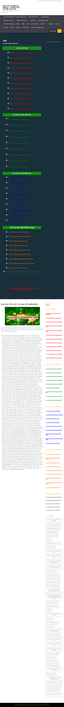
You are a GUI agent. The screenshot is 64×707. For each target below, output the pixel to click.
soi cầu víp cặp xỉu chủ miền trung (20, 250)
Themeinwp (46, 704)
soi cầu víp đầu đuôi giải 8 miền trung (21, 259)
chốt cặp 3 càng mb (25, 386)
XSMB (18, 24)
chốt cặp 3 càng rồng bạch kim (27, 388)
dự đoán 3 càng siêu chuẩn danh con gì (28, 394)
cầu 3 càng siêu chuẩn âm (18, 370)
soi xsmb (49, 661)
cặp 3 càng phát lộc (12, 344)
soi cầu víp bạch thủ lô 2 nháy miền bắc (23, 53)
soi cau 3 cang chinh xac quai (12, 409)
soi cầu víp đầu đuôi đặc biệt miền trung (22, 263)
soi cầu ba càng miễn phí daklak (16, 445)
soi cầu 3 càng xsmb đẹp (27, 428)
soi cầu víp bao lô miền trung (19, 245)
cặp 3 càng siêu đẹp (29, 347)
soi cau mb (49, 619)
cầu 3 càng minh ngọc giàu (14, 368)
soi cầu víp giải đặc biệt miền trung (20, 236)
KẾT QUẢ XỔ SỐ (35, 24)
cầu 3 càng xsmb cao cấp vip (25, 379)
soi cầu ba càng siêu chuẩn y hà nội (20, 455)
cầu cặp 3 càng (28, 381)
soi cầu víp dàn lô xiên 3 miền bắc (19, 137)
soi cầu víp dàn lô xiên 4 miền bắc (20, 143)
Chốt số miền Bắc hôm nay (53, 528)
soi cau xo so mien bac (52, 622)
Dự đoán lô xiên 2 (51, 571)
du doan (49, 539)
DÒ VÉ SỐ (6, 27)
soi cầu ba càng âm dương (18, 435)
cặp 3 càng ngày (26, 342)
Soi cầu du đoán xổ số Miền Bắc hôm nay (54, 631)
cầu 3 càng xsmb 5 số (11, 379)
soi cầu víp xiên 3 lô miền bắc (53, 503)
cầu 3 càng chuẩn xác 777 (23, 355)
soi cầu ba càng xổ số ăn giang (21, 464)
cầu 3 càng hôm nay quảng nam (19, 362)
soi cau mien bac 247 (29, 468)
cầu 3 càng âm (16, 353)
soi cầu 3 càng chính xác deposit (22, 406)
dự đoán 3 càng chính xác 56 (21, 391)
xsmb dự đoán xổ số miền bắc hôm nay (54, 678)
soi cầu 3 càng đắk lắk (28, 412)
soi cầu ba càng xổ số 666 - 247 (31, 461)
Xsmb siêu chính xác (33, 17)
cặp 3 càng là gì (9, 339)
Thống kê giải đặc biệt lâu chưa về (54, 670)
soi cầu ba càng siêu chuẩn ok (18, 453)
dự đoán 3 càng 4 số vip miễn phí (13, 389)
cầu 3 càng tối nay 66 (20, 375)
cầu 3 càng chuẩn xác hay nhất (20, 357)
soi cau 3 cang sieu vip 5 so (32, 419)
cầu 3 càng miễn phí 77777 (25, 363)
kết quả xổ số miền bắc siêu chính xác (54, 614)
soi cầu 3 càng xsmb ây (14, 428)
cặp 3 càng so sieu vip (27, 348)
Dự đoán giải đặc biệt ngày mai (54, 556)
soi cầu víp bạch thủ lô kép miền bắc (23, 68)
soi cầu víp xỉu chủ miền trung (19, 232)
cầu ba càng (8, 381)
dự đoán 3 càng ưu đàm (12, 399)
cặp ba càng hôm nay (11, 352)
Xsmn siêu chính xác (22, 20)
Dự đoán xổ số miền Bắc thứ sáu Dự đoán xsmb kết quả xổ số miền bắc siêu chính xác (54, 596)
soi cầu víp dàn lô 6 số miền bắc (19, 119)
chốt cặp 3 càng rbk (12, 388)
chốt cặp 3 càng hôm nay (12, 386)
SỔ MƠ (11, 27)
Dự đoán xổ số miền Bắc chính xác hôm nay (54, 590)
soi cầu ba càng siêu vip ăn (20, 458)
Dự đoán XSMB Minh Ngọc (53, 582)
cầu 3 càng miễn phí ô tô (16, 365)
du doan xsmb (50, 547)
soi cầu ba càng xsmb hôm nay (15, 466)
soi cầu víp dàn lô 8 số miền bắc (19, 125)
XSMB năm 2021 (51, 683)
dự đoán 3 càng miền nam (14, 393)
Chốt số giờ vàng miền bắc (53, 524)
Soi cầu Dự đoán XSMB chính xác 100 (54, 639)
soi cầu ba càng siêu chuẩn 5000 (21, 450)
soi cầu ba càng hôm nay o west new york (21, 440)
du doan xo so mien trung (53, 543)
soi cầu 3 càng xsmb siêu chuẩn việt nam (15, 433)
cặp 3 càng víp (8, 350)
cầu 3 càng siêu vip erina (17, 373)
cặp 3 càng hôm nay (27, 337)
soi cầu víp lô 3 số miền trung (19, 268)
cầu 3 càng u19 (30, 375)
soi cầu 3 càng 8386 (14, 402)
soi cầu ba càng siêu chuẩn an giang (18, 451)
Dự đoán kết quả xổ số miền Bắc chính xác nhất (54, 561)
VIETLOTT (43, 24)
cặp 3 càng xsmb (25, 350)
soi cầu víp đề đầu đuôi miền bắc (19, 167)
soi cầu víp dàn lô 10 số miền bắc (19, 161)
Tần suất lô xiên (51, 674)
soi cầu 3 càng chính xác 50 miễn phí (26, 404)
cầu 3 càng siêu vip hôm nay (32, 373)
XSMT (27, 24)
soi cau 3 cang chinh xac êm (19, 407)
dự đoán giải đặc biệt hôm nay (54, 551)
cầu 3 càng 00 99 (33, 352)
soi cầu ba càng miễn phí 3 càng (20, 442)
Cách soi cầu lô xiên (52, 536)
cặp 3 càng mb (18, 339)
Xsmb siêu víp (45, 17)
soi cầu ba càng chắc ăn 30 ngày (14, 437)
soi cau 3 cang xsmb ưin (32, 433)
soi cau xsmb (50, 626)
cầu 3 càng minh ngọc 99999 (24, 366)
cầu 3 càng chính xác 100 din (29, 353)
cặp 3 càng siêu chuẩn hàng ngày (15, 347)
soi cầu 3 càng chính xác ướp (13, 412)
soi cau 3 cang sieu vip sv (20, 422)
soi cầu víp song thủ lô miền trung (20, 254)
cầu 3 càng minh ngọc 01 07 (30, 365)
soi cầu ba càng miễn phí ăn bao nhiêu (19, 443)
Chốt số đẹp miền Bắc (52, 532)
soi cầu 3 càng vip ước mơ (17, 424)
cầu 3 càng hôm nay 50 (10, 360)
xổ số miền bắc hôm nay (53, 690)
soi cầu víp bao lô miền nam (17, 194)
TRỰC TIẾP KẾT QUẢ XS (9, 24)
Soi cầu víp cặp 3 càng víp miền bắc (19, 304)
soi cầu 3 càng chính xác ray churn (31, 409)
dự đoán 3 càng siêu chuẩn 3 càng (30, 393)
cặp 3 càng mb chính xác (29, 339)
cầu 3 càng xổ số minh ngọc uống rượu (22, 378)
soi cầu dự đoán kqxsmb (53, 635)
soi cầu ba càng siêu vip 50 (30, 456)
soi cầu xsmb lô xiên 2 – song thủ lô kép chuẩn (50, 0)
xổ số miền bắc (56, 686)
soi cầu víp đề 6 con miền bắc (53, 507)
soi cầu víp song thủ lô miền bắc (21, 63)
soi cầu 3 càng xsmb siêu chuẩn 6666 (14, 432)
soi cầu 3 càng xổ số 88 (31, 424)
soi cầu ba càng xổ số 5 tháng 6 (14, 461)
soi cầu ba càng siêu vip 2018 (15, 456)
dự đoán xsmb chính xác (53, 578)
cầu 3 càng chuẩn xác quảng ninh (16, 358)
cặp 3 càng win (16, 350)
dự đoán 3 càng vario (25, 399)
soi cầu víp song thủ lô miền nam (19, 204)
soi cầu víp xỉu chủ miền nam (18, 177)
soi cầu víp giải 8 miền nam (17, 188)
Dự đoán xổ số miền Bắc (53, 586)
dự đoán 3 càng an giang (29, 389)
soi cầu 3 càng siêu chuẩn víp (16, 419)
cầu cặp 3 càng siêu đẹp (11, 384)
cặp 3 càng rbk (36, 344)
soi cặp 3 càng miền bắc (26, 401)
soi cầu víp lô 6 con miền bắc (53, 510)
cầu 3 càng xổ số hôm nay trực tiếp (24, 376)
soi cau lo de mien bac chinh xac (14, 468)
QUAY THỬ (18, 27)
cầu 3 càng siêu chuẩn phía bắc (29, 371)
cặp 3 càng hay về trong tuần (13, 337)
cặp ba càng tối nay (22, 352)
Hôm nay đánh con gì (52, 602)
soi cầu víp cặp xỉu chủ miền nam (19, 199)
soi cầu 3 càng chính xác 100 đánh (29, 402)
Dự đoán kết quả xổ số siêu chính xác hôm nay (54, 567)
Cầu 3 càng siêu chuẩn (28, 368)
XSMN (23, 24)
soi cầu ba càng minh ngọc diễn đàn (27, 446)
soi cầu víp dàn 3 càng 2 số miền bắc (20, 155)
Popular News (53, 30)
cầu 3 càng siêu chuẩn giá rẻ (12, 371)
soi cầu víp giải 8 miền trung (18, 241)
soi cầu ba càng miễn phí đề (32, 445)
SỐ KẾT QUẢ (25, 27)
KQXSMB (49, 610)
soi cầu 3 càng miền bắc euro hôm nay (14, 415)
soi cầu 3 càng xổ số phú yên (27, 425)
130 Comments (20, 469)
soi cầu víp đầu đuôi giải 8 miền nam (20, 210)
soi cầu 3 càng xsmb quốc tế (14, 430)
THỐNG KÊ (51, 24)
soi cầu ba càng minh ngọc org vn (22, 448)
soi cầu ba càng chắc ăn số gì (25, 438)
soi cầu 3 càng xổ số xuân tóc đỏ (20, 427)
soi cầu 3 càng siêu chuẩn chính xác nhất (16, 417)
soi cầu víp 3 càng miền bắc (18, 149)
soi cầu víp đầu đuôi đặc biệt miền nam (20, 215)
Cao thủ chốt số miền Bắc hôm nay (54, 520)
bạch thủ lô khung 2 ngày (38, 27)
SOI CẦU (57, 24)
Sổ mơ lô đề (33, 20)
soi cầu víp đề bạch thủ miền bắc (54, 500)
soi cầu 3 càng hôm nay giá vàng (18, 414)
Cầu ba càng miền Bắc (18, 381)
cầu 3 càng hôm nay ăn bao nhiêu (26, 360)
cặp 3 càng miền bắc (14, 340)
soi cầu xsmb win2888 (52, 654)
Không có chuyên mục (52, 606)
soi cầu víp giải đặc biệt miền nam (19, 183)
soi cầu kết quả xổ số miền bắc (54, 644)
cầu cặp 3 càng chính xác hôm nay (17, 383)
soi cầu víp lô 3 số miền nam (17, 221)
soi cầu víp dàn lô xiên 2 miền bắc (20, 131)
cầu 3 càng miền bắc (11, 363)
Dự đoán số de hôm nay (53, 575)
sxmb (56, 661)
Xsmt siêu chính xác (8, 20)
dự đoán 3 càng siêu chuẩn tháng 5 (17, 397)
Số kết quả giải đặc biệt (53, 665)
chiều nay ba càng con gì (25, 384)
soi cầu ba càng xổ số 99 (26, 463)
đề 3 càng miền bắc (14, 401)
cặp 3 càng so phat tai (14, 348)
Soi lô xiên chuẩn (51, 657)
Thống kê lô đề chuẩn (43, 20)
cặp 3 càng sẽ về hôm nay (21, 345)
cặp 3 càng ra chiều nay (25, 344)
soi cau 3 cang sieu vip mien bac (27, 420)
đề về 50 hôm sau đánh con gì (54, 695)
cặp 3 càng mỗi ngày (15, 342)
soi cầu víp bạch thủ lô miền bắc (21, 58)
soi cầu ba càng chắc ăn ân (31, 437)
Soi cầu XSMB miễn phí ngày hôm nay (54, 649)
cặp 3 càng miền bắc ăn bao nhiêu (29, 340)
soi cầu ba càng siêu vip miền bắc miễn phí (16, 459)
